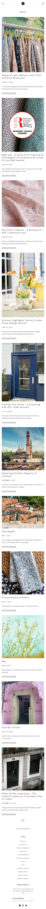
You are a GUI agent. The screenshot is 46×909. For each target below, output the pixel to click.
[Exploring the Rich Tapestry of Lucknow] (23, 448)
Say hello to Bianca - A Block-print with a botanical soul (22, 231)
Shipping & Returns (23, 858)
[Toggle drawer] (3, 3)
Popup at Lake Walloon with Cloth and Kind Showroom (21, 77)
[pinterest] (26, 905)
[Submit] (32, 898)
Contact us (23, 844)
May (4, 661)
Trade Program (23, 854)
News (23, 12)
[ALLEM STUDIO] (23, 3)
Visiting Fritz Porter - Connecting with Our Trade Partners (21, 406)
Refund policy (23, 871)
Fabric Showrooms (23, 848)
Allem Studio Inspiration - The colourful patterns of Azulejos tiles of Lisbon (22, 796)
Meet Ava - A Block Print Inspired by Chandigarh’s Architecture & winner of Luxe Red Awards (23, 157)
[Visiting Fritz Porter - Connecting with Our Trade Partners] (23, 372)
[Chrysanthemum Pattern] (23, 572)
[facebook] (20, 905)
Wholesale (23, 851)
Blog (23, 865)
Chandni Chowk (11, 727)
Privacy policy (23, 875)
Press (23, 861)
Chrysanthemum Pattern (15, 597)
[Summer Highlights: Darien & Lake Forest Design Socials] (23, 285)
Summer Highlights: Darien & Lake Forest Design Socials (22, 322)
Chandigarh (8, 531)
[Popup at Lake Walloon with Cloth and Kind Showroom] (23, 44)
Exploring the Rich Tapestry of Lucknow (19, 475)
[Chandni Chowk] (23, 702)
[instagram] (23, 905)
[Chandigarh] (23, 512)
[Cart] (43, 3)
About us (23, 841)
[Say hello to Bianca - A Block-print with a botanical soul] (23, 203)
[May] (23, 636)
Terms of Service (23, 868)
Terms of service (23, 878)
